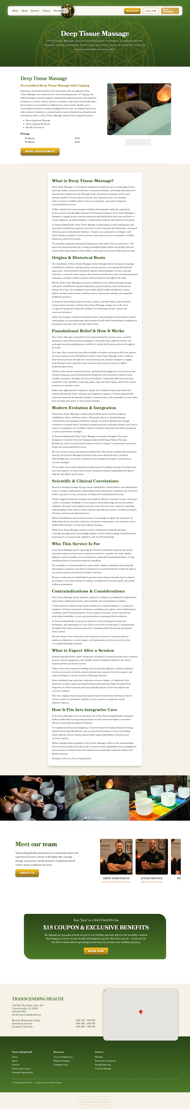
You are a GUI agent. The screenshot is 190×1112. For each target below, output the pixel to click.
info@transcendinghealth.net (26, 1015)
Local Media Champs (53, 1082)
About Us (27, 873)
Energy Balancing (103, 1065)
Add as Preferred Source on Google (95, 1102)
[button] (60, 11)
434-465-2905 (19, 1012)
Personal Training (103, 1069)
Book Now (132, 11)
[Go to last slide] (131, 142)
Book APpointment (40, 152)
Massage (99, 1057)
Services (35, 11)
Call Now (150, 11)
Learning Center (61, 1065)
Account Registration (63, 1057)
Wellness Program (62, 1061)
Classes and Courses (21, 1069)
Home (15, 11)
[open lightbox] (139, 109)
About (24, 11)
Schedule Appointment (22, 1072)
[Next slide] (144, 142)
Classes (46, 11)
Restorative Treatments (105, 1061)
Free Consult (168, 11)
